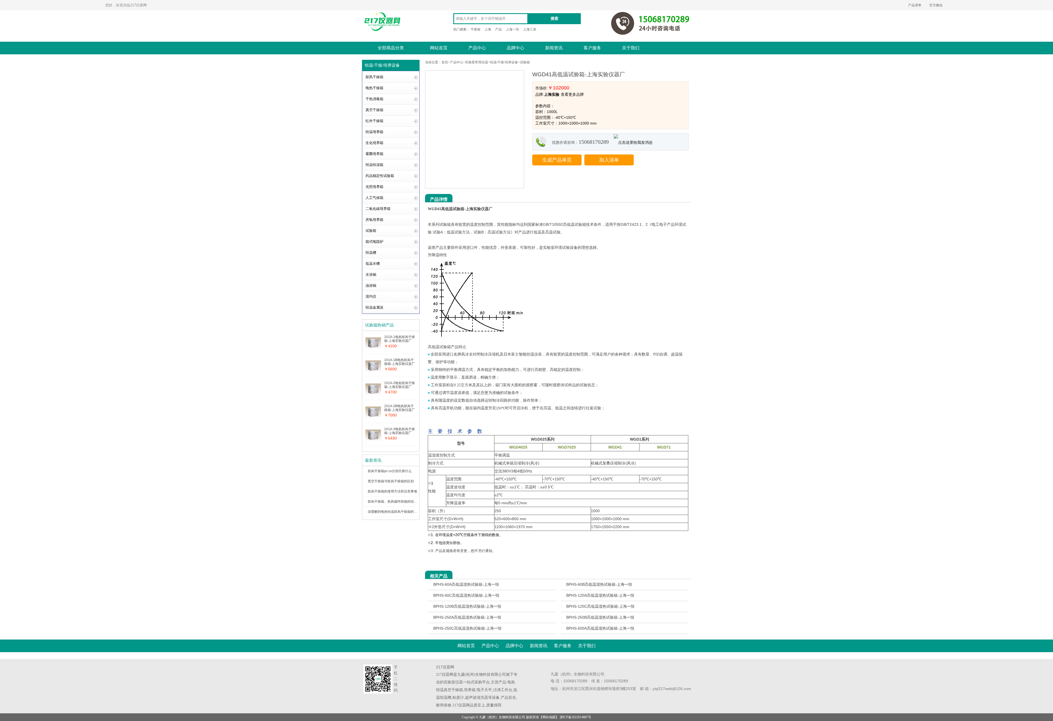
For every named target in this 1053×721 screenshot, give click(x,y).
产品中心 (477, 48)
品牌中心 (515, 48)
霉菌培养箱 (374, 154)
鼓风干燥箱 (374, 77)
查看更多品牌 (572, 94)
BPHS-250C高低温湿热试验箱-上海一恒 (467, 628)
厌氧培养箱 (374, 220)
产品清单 (914, 5)
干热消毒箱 (374, 99)
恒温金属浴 (374, 307)
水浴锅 (371, 274)
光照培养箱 (374, 187)
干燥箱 (475, 29)
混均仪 (371, 296)
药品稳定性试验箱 (380, 176)
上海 (488, 29)
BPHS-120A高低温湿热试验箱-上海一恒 (600, 595)
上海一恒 (512, 29)
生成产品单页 (557, 160)
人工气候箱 (374, 198)
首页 (444, 62)
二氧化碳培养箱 (378, 209)
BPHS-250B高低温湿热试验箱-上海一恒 (600, 617)
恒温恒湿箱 (374, 165)
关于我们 (630, 48)
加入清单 (609, 160)
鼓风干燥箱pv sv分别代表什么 (390, 471)
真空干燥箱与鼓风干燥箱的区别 (391, 481)
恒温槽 (371, 252)
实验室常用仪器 (476, 62)
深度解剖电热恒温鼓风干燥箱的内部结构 (397, 512)
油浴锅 (371, 285)
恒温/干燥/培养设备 (504, 62)
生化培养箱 (374, 143)
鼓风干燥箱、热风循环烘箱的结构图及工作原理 (402, 501)
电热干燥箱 (374, 88)
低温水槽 (373, 263)
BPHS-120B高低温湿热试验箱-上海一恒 (467, 606)
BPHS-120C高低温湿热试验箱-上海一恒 (600, 606)
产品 (498, 29)
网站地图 (549, 717)
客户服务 (592, 48)
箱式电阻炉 (374, 242)
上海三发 (529, 29)
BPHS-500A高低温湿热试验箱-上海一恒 (600, 628)
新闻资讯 (554, 48)
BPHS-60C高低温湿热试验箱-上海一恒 (466, 595)
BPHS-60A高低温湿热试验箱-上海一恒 (466, 584)
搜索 (554, 18)
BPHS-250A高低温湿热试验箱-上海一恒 (467, 617)
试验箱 (371, 231)
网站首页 (439, 48)
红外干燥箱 (374, 121)
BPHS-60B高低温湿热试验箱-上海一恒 (599, 584)
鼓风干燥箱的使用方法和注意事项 (392, 491)
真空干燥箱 (374, 110)
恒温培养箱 (374, 132)
